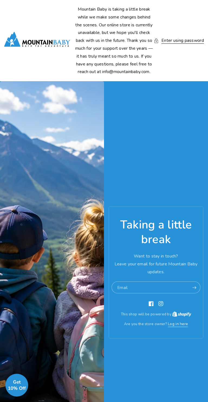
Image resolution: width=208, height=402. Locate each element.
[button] (179, 41)
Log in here (178, 323)
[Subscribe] (194, 288)
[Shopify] (181, 314)
